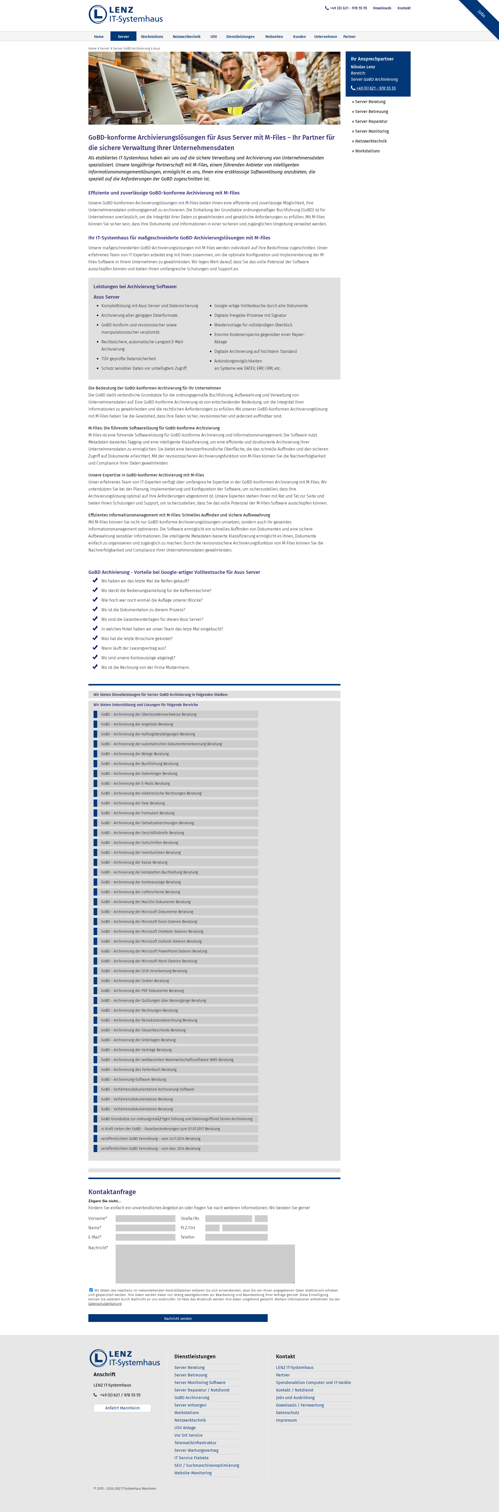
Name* (94, 1227)
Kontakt (404, 8)
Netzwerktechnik (186, 37)
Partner (349, 37)
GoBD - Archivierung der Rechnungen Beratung (139, 1010)
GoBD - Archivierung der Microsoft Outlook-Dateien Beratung (151, 941)
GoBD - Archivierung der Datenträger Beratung (139, 773)
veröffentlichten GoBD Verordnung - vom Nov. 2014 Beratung (150, 1148)
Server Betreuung (190, 1375)
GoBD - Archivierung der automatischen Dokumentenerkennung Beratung (161, 744)
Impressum (286, 1420)
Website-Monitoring (193, 1472)
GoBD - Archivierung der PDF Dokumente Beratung (142, 991)
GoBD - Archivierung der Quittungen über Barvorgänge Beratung (153, 1000)
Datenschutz (287, 1412)
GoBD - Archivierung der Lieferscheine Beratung (140, 892)
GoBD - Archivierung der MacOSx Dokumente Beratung (146, 902)
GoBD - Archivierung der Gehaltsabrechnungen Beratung (147, 823)
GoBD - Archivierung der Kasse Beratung (134, 862)
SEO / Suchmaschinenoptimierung (206, 1465)
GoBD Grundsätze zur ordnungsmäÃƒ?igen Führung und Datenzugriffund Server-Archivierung (176, 1119)
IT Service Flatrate (191, 1457)
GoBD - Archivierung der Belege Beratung (135, 754)
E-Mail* (95, 1237)
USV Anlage (185, 1427)
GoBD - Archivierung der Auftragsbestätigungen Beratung (148, 734)
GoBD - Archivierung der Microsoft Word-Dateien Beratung (149, 961)
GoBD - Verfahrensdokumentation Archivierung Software (147, 1089)
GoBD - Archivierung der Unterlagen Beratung (138, 1040)
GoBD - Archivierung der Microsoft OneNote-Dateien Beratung (152, 931)
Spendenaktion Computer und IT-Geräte (313, 1382)
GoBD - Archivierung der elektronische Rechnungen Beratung (151, 793)
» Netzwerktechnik (366, 141)
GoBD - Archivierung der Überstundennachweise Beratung (148, 714)
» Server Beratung (365, 101)
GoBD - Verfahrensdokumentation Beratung (137, 1099)
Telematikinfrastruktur (195, 1442)
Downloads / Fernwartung (300, 1405)
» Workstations (363, 151)
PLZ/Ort (188, 1227)
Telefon (187, 1237)
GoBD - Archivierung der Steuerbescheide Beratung (143, 1030)
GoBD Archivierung (191, 1397)
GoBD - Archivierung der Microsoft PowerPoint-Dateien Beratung (154, 951)
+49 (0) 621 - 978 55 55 (348, 8)
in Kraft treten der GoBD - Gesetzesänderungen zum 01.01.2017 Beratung (160, 1129)
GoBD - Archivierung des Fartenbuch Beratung (138, 1069)
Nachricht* (98, 1247)
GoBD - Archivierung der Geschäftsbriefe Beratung (142, 833)
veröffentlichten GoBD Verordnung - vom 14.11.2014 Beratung (150, 1139)
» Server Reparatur (367, 121)
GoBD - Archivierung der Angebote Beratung (137, 724)
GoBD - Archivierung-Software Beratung (133, 1079)
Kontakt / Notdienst (294, 1390)
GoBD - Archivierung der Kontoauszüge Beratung (141, 882)
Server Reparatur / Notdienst (201, 1390)
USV (214, 37)
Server (123, 37)
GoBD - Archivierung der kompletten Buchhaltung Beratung (149, 872)
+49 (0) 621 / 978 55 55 (119, 1395)
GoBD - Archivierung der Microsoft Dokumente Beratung (147, 912)
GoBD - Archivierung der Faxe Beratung (133, 803)
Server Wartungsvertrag (196, 1450)
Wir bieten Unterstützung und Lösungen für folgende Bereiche (146, 705)
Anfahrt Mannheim (122, 1408)
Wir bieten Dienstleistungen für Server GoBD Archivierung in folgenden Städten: (161, 695)
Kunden (299, 37)
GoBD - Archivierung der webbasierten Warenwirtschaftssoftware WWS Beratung (167, 1060)
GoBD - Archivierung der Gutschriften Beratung (139, 843)
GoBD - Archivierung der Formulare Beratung (137, 813)
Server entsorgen (190, 1405)
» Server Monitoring (367, 131)
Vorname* (97, 1218)
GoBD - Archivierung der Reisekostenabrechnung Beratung (149, 1020)
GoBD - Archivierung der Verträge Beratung (136, 1050)
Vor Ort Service (188, 1435)
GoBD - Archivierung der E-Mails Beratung (135, 783)
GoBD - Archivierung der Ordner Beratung (135, 981)
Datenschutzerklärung (105, 1304)
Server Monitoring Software (200, 1382)
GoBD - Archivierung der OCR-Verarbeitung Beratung (144, 971)
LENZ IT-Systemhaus (294, 1367)
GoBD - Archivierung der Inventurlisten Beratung (141, 852)
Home (99, 37)
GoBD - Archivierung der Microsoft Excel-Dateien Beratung (149, 921)
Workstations (152, 37)
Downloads (382, 8)
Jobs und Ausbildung (295, 1397)
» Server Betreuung (367, 111)
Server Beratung (189, 1367)
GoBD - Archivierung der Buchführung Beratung (139, 764)
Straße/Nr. (190, 1218)
